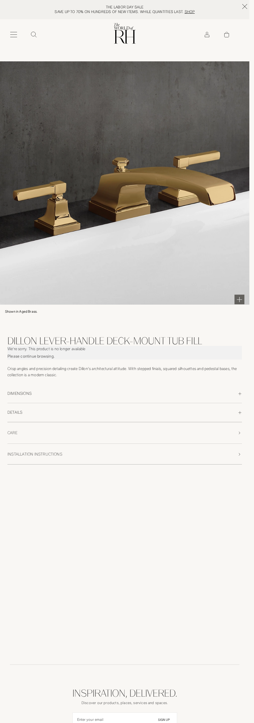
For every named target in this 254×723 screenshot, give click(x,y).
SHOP (190, 12)
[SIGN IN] (207, 34)
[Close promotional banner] (244, 6)
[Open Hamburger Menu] (13, 34)
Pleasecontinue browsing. (31, 356)
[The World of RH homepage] (125, 33)
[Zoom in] (239, 299)
